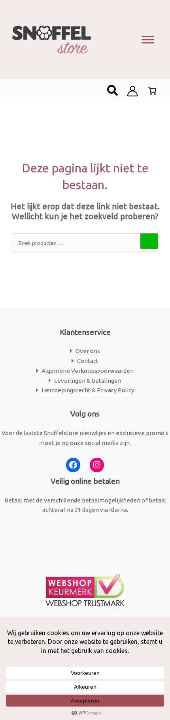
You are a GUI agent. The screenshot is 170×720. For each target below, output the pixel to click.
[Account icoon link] (132, 91)
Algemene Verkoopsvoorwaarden (88, 370)
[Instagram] (97, 465)
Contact (87, 360)
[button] (113, 91)
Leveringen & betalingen (87, 380)
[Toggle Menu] (148, 39)
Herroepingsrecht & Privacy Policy (88, 390)
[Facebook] (73, 465)
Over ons (88, 351)
